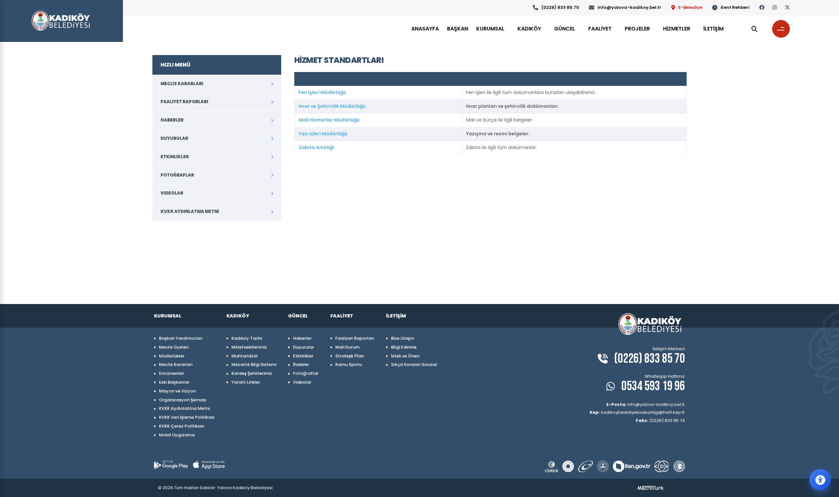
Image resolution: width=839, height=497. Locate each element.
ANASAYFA (425, 28)
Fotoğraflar (177, 175)
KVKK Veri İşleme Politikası (187, 417)
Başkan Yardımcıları (181, 338)
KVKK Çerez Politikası (181, 426)
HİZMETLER (676, 28)
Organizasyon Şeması (182, 400)
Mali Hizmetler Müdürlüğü (329, 120)
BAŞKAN (457, 28)
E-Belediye (690, 7)
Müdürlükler (172, 356)
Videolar (172, 193)
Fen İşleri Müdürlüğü (322, 92)
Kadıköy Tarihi (246, 338)
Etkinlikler (175, 157)
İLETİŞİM (713, 28)
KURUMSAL (490, 28)
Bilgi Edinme (404, 347)
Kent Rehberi (735, 7)
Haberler (172, 120)
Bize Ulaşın (402, 338)
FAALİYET (600, 28)
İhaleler (301, 364)
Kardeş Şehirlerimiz (251, 373)
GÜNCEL (564, 28)
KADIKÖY (529, 28)
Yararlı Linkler (245, 382)
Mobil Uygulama (177, 435)
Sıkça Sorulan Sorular (414, 364)
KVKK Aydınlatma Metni (190, 211)
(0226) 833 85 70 (560, 7)
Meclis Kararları (182, 84)
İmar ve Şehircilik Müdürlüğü (332, 106)
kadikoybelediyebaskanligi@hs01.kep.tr (637, 412)
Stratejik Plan (349, 356)
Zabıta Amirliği (316, 147)
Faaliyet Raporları (184, 102)
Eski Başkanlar (174, 382)
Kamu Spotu (348, 364)
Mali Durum (347, 347)
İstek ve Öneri (405, 356)
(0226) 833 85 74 (660, 420)
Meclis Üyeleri (173, 347)
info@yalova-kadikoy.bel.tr (629, 7)
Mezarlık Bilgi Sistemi (253, 364)
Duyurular (174, 138)
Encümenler (171, 373)
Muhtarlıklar (244, 356)
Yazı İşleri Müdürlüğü (323, 133)
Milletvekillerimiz (249, 347)
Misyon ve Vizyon (177, 391)
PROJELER (637, 28)
